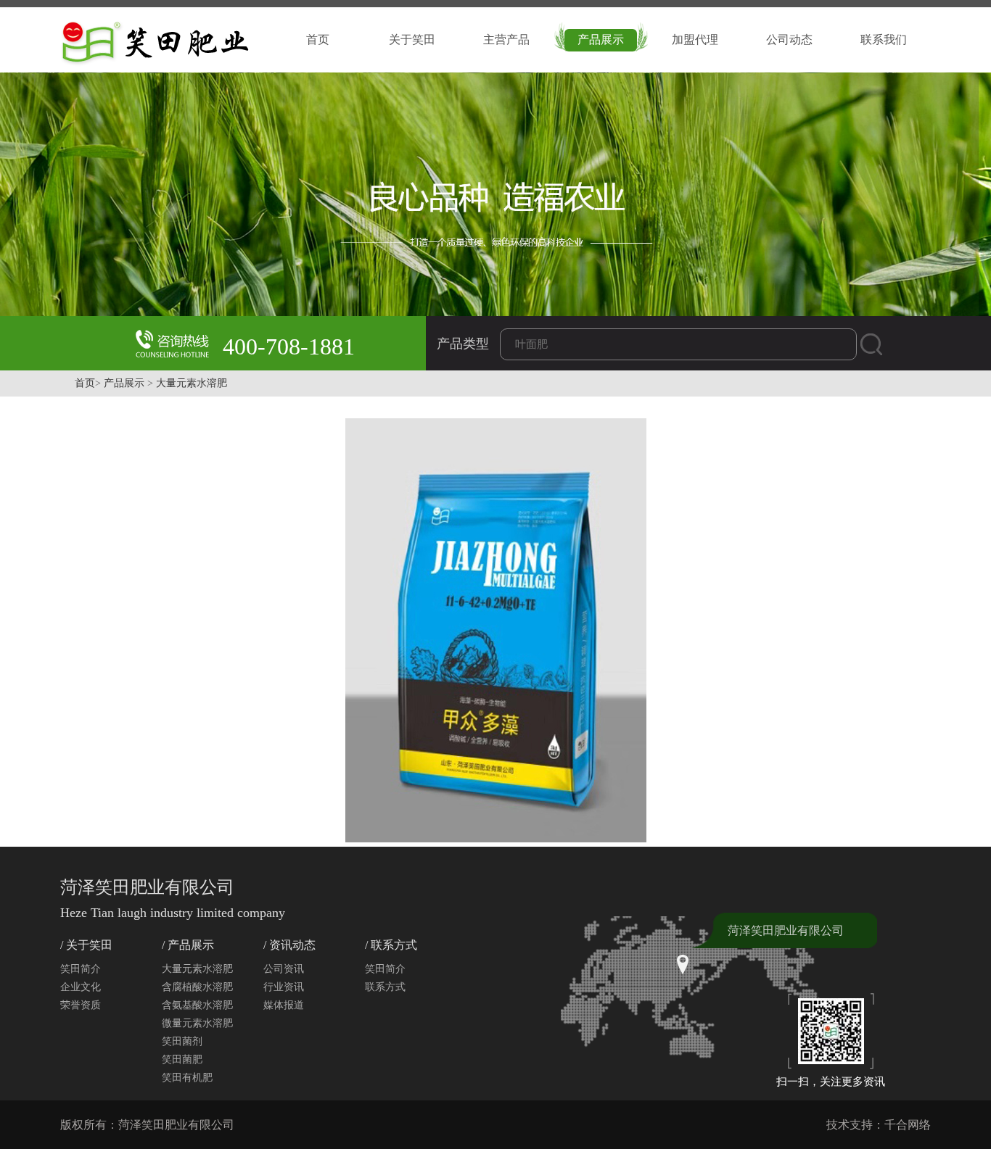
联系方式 (385, 987)
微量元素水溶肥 (197, 1023)
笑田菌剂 (182, 1041)
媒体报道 (283, 1005)
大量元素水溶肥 (191, 383)
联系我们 (883, 39)
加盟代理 (695, 39)
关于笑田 (412, 39)
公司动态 (789, 39)
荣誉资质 (80, 1005)
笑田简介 (80, 968)
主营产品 (506, 39)
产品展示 (600, 39)
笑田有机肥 (187, 1077)
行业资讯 (283, 987)
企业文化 (80, 987)
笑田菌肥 (182, 1059)
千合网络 (907, 1125)
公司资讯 (283, 968)
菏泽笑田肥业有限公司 (786, 930)
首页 (317, 39)
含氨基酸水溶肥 (197, 1005)
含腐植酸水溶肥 (197, 987)
